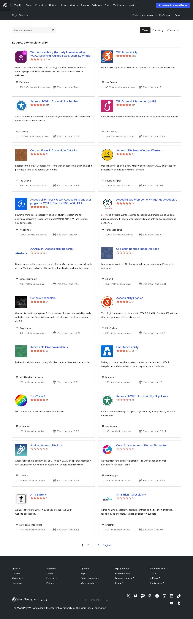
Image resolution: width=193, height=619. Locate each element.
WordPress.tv (89, 583)
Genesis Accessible (43, 298)
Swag (119, 583)
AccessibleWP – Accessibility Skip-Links (142, 396)
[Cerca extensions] (53, 30)
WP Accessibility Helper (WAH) (136, 101)
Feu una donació (124, 578)
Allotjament (17, 578)
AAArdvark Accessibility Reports (51, 248)
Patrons (50, 583)
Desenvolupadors (90, 578)
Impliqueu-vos (122, 568)
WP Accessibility (127, 52)
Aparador (51, 568)
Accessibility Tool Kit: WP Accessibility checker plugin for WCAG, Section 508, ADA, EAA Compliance (60, 201)
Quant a (16, 568)
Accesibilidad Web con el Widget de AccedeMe (146, 199)
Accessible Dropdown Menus (49, 347)
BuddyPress (157, 583)
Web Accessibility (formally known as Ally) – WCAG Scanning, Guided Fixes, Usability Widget (60, 54)
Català (44, 600)
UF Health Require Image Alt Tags (137, 248)
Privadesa (17, 583)
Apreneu (85, 568)
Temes (49, 573)
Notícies (16, 573)
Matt (153, 573)
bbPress (155, 578)
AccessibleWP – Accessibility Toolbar (54, 101)
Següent (107, 545)
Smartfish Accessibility (131, 494)
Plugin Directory (20, 15)
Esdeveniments (122, 573)
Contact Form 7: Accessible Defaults (53, 150)
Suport (84, 573)
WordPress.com (159, 568)
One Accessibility (127, 347)
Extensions (51, 578)
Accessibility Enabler (129, 298)
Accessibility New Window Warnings (139, 150)
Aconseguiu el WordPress (173, 5)
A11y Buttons (38, 494)
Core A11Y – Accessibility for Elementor (141, 445)
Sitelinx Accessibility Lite (46, 445)
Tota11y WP (37, 396)
